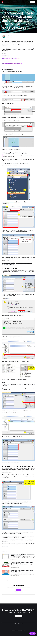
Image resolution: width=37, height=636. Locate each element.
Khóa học (15, 623)
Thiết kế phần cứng (14, 1)
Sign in (28, 1)
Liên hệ (22, 623)
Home (6, 1)
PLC (9, 1)
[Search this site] (25, 2)
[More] (19, 2)
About (19, 623)
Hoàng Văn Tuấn (9, 35)
